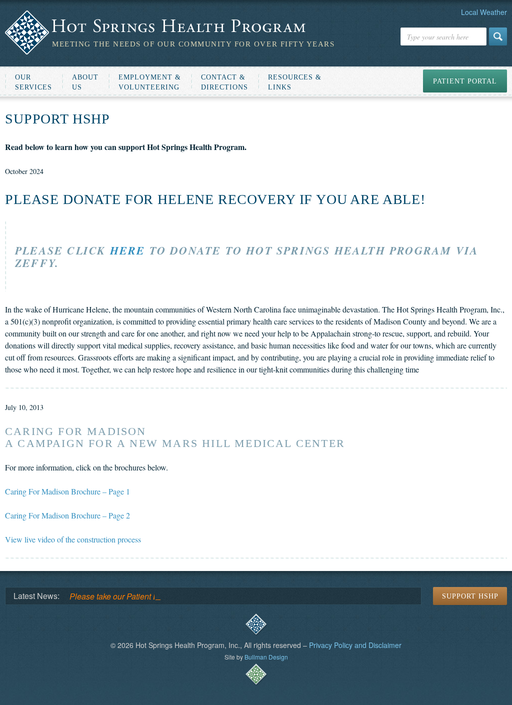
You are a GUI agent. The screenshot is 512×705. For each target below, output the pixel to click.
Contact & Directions (224, 82)
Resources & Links (295, 82)
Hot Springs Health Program (169, 26)
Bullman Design (266, 656)
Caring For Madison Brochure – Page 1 (67, 491)
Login (256, 624)
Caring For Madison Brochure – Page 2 (67, 515)
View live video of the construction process (73, 539)
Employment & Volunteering (149, 82)
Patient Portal (465, 81)
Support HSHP (470, 596)
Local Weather (484, 12)
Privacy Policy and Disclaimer (355, 645)
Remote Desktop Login (256, 674)
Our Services (33, 82)
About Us (85, 82)
